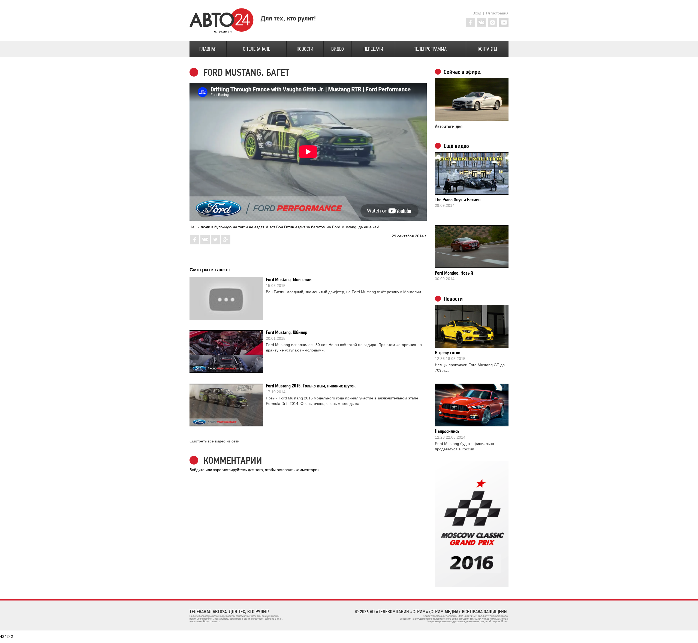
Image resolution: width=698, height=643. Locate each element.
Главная (207, 49)
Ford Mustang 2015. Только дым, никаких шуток (311, 386)
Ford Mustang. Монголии (289, 280)
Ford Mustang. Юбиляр (286, 332)
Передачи (373, 49)
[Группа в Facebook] (470, 22)
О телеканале (256, 49)
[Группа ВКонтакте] (481, 22)
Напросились (447, 431)
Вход (477, 13)
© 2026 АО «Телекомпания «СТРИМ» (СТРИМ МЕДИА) (407, 612)
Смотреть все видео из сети (214, 441)
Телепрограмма (430, 49)
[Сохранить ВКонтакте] (205, 243)
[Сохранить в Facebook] (194, 243)
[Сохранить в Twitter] (215, 243)
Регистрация (497, 13)
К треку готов (447, 353)
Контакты (487, 49)
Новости (305, 49)
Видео (337, 49)
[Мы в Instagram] (492, 22)
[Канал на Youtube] (504, 22)
